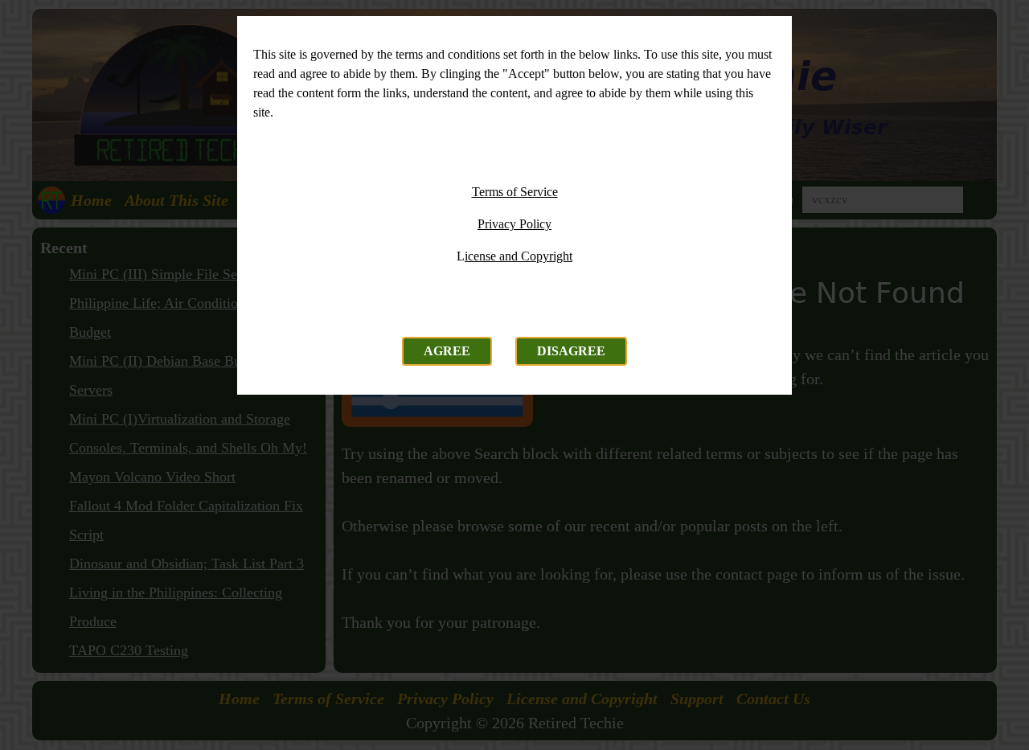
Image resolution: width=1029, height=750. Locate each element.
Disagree (571, 351)
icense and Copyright (518, 256)
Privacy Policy (514, 224)
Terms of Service (515, 192)
